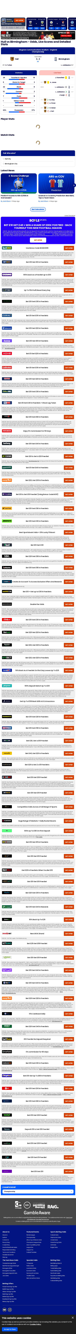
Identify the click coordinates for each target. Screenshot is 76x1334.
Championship (31, 1237)
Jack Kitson (7, 201)
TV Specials (30, 1263)
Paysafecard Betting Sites (57, 1275)
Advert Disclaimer (70, 215)
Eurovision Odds (31, 1271)
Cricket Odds (54, 1240)
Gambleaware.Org (34, 461)
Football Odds (54, 1235)
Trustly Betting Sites (55, 1268)
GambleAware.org (10, 993)
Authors (4, 1237)
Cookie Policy (6, 1245)
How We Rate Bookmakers (9, 1247)
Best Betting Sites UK (56, 1263)
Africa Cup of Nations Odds (34, 1240)
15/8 (42, 28)
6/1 (63, 28)
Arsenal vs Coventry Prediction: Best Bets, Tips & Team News (56, 197)
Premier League (31, 1235)
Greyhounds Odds (55, 1237)
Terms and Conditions (8, 1252)
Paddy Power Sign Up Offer (9, 1286)
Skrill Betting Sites (55, 1278)
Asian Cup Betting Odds (33, 1245)
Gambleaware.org (10, 348)
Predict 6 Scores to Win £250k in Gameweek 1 (14, 197)
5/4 (72, 28)
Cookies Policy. (35, 1324)
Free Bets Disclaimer (7, 1255)
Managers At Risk (7, 1268)
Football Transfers (31, 1252)
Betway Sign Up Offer (8, 1301)
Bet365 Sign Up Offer (8, 1289)
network (24, 1151)
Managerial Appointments (9, 1273)
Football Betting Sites (56, 1280)
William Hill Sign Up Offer (9, 1291)
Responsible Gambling (8, 1250)
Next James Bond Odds (33, 1278)
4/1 (57, 28)
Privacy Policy (6, 1242)
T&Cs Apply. (48, 234)
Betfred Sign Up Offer (8, 1296)
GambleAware (31, 1219)
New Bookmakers (55, 1273)
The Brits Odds (31, 1275)
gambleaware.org (34, 965)
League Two (30, 1250)
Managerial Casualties (8, 1271)
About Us (4, 1235)
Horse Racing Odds (55, 1242)
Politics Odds (30, 1266)
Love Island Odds (31, 1268)
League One (30, 1247)
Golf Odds (53, 1245)
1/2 (51, 28)
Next (74, 185)
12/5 (36, 28)
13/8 (30, 28)
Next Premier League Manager (10, 1266)
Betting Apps (53, 1266)
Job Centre (5, 1275)
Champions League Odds (34, 1242)
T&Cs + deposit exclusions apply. (48, 1069)
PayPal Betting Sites (55, 1271)
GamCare (69, 1217)
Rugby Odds (54, 1247)
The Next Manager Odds (9, 1263)
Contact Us (5, 1240)
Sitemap (4, 1257)
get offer (19, 20)
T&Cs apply (39, 837)
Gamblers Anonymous (42, 1219)
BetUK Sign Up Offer (7, 1294)
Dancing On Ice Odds (33, 1273)
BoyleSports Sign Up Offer (9, 1299)
